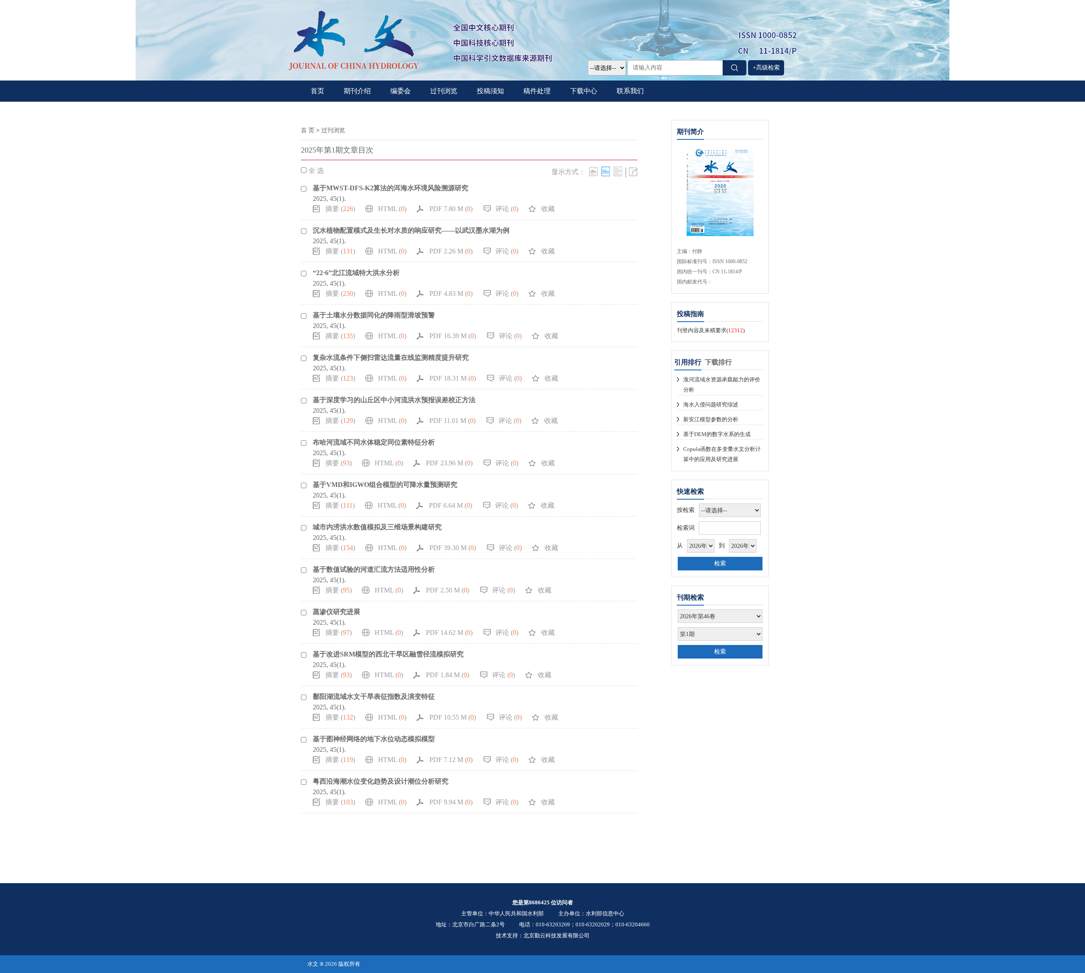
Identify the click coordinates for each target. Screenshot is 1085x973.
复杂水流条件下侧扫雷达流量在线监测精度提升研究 (391, 357)
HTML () (392, 208)
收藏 (548, 208)
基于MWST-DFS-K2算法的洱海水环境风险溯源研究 (390, 188)
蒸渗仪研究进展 (336, 611)
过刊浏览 (443, 91)
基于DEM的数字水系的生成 (717, 434)
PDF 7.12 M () (451, 759)
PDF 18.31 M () (452, 378)
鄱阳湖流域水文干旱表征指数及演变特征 (374, 696)
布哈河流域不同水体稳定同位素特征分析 (374, 442)
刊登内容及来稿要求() (711, 330)
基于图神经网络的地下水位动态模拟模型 (374, 738)
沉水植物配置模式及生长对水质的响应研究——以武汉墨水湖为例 (411, 230)
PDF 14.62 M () (449, 632)
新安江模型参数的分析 (710, 419)
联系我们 (630, 91)
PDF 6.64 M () (450, 505)
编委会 (400, 91)
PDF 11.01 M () (452, 420)
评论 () (506, 208)
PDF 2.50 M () (447, 590)
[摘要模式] (618, 171)
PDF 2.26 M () (451, 251)
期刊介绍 (357, 91)
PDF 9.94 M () (451, 802)
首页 (317, 91)
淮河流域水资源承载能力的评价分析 (721, 384)
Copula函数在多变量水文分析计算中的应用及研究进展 (722, 454)
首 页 (307, 130)
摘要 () (340, 208)
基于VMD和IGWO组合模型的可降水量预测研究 (385, 484)
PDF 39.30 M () (452, 547)
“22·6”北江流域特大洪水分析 (356, 272)
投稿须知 (490, 91)
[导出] (633, 171)
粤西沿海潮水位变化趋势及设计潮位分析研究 (380, 781)
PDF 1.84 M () (447, 674)
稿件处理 (537, 91)
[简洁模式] (605, 171)
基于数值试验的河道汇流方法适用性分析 (374, 569)
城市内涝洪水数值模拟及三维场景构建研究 (377, 527)
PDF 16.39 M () (452, 335)
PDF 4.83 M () (451, 293)
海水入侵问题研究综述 (710, 404)
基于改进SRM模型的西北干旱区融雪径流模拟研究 (388, 654)
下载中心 (583, 91)
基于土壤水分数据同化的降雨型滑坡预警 (374, 315)
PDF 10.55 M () (452, 717)
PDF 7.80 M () (451, 208)
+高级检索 (766, 67)
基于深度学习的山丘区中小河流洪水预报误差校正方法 (394, 399)
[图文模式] (593, 171)
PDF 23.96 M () (449, 463)
